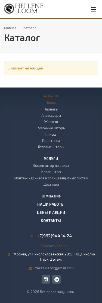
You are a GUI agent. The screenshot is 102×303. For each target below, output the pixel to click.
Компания (51, 196)
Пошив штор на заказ (51, 165)
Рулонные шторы (51, 128)
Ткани (51, 103)
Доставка (51, 184)
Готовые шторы (51, 147)
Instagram (46, 279)
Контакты (51, 220)
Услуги (51, 158)
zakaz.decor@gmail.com (54, 268)
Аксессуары (51, 115)
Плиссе (51, 134)
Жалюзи (51, 122)
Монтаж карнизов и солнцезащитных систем (51, 178)
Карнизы (51, 109)
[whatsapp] (56, 279)
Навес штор (51, 172)
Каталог (51, 96)
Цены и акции (51, 212)
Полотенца (51, 140)
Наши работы (50, 204)
